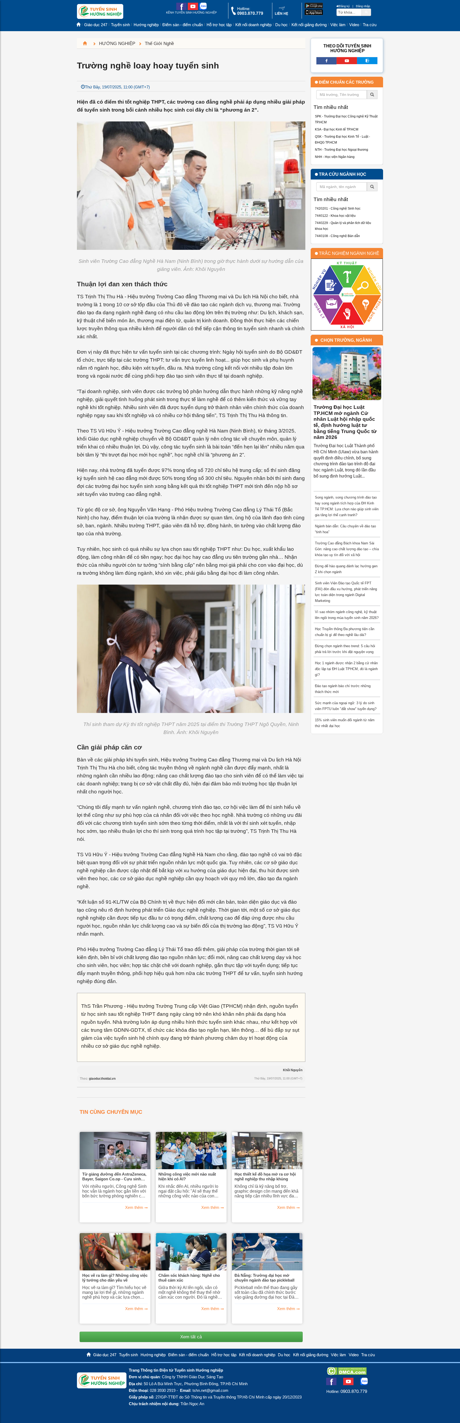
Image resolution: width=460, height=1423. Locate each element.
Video (354, 25)
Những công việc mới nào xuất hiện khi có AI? (187, 1176)
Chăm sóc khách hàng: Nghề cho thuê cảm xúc (189, 1277)
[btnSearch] (366, 12)
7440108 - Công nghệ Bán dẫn (337, 236)
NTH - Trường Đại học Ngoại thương (341, 150)
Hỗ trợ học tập (219, 25)
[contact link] (281, 14)
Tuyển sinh (120, 25)
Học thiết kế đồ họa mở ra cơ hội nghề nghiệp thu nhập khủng (265, 1176)
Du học (281, 25)
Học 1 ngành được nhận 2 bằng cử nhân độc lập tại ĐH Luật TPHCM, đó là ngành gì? (346, 669)
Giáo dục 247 (95, 25)
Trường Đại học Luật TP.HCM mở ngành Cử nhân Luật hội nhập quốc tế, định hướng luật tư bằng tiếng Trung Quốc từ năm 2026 (345, 422)
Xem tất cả (191, 1336)
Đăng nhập (363, 6)
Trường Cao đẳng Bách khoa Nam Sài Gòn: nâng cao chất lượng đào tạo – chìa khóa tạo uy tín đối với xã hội (347, 549)
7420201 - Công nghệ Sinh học (337, 208)
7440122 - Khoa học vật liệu (335, 216)
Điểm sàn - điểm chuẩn (182, 25)
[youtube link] (193, 9)
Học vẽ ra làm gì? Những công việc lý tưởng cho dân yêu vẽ (114, 1277)
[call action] (247, 14)
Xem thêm (134, 1207)
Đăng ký (344, 6)
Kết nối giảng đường (309, 25)
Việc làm (338, 25)
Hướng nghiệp (146, 25)
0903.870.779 (353, 1391)
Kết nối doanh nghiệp (253, 25)
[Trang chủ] (87, 43)
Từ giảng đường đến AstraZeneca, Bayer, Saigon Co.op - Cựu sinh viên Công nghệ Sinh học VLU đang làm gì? (114, 1176)
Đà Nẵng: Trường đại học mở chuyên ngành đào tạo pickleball (264, 1277)
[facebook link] (181, 9)
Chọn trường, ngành (346, 340)
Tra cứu (369, 25)
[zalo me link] (203, 9)
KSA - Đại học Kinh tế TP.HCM (336, 129)
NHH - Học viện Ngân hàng (335, 157)
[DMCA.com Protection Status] (347, 1373)
